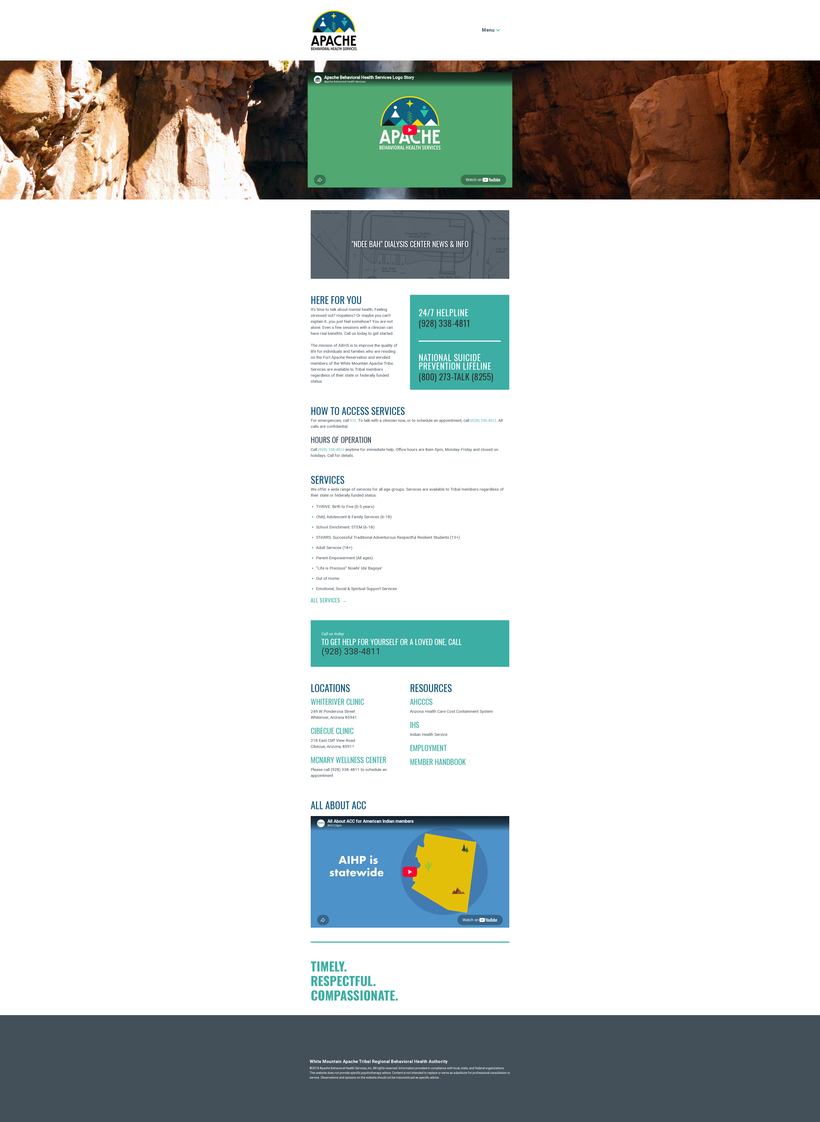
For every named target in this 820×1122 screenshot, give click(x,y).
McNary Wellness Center (348, 759)
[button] (490, 30)
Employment (428, 747)
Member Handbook (438, 761)
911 (353, 420)
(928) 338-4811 (444, 323)
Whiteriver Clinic (337, 701)
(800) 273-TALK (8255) (456, 376)
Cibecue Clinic (332, 730)
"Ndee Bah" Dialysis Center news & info (410, 243)
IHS (414, 724)
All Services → (329, 600)
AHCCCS (421, 701)
